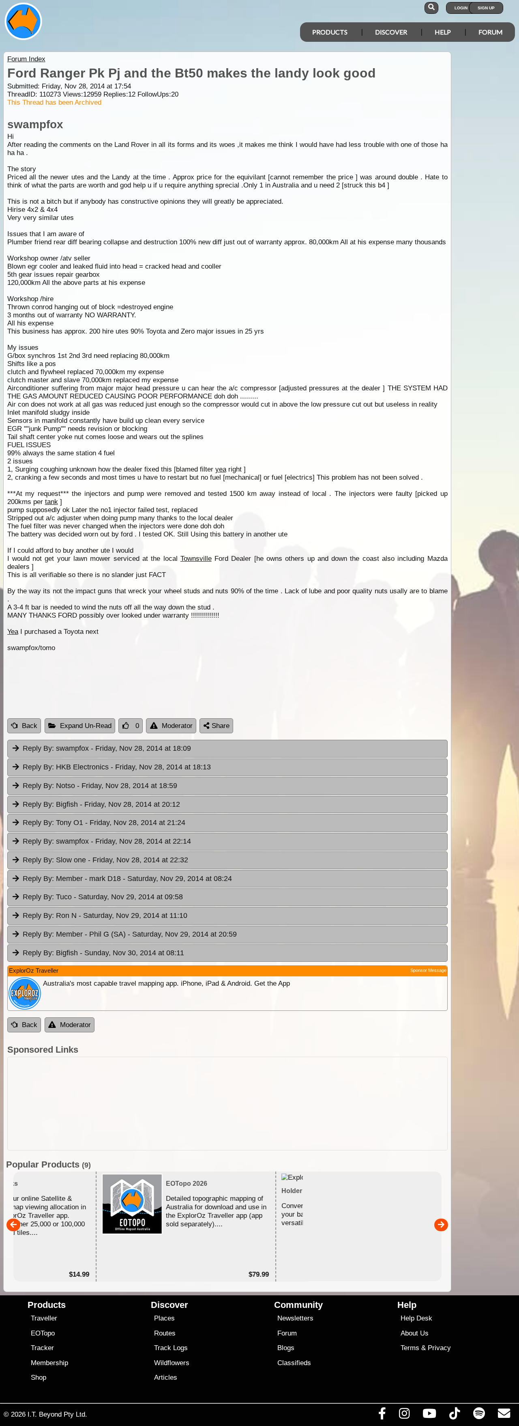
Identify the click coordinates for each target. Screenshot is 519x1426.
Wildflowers (171, 1363)
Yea (12, 631)
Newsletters (295, 1318)
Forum (490, 32)
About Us (415, 1333)
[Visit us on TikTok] (454, 1415)
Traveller (44, 1318)
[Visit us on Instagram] (404, 1415)
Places (164, 1318)
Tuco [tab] (103, 897)
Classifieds (294, 1363)
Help (443, 32)
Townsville (196, 558)
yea (220, 469)
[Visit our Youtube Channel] (430, 1415)
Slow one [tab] (105, 860)
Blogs (285, 1348)
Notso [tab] (100, 786)
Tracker (42, 1348)
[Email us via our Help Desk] (504, 1415)
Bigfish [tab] (101, 804)
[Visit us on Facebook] (382, 1415)
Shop (38, 1377)
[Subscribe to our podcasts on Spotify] (479, 1415)
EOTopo (43, 1333)
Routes (165, 1333)
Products (329, 32)
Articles (165, 1377)
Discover (391, 32)
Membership (49, 1363)
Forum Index (26, 59)
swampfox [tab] (107, 748)
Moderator (177, 726)
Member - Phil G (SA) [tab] (130, 934)
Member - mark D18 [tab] (127, 879)
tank (51, 502)
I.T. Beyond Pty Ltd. (57, 1414)
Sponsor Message (428, 970)
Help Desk (416, 1318)
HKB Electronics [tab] (117, 767)
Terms (410, 1348)
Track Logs (171, 1348)
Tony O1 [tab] (104, 823)
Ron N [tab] (105, 915)
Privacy (439, 1348)
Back (29, 726)
